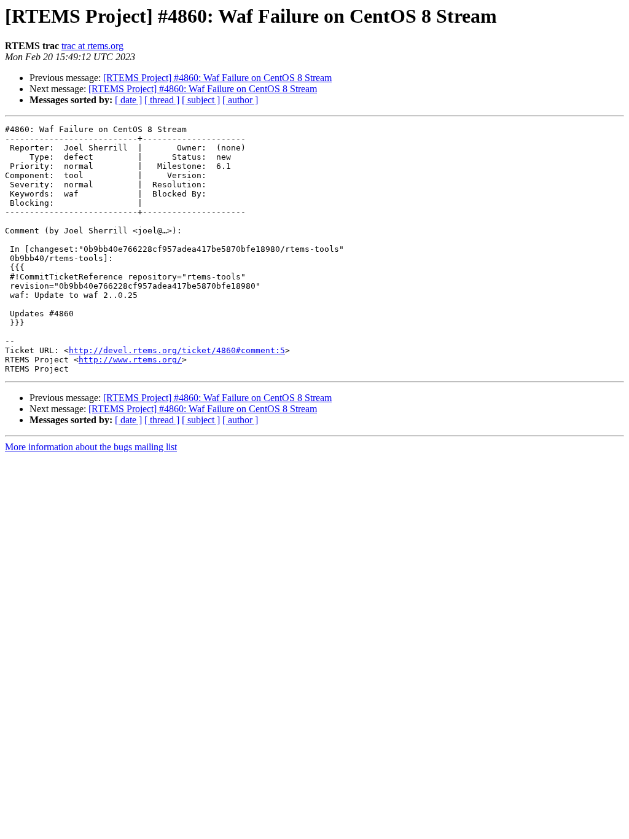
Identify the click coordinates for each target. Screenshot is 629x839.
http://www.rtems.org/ (130, 359)
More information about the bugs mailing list (91, 447)
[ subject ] (201, 100)
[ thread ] (161, 100)
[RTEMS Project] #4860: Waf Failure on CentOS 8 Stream (217, 77)
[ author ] (240, 100)
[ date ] (128, 100)
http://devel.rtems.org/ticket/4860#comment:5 (177, 350)
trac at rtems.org (92, 46)
